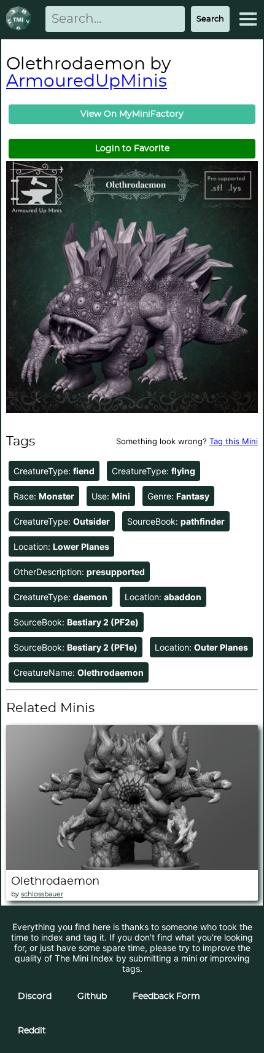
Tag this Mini (233, 441)
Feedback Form (166, 996)
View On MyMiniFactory (132, 114)
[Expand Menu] (248, 19)
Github (92, 996)
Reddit (32, 1031)
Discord (35, 996)
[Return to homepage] (21, 19)
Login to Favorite (132, 148)
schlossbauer (42, 894)
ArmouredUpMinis (86, 81)
